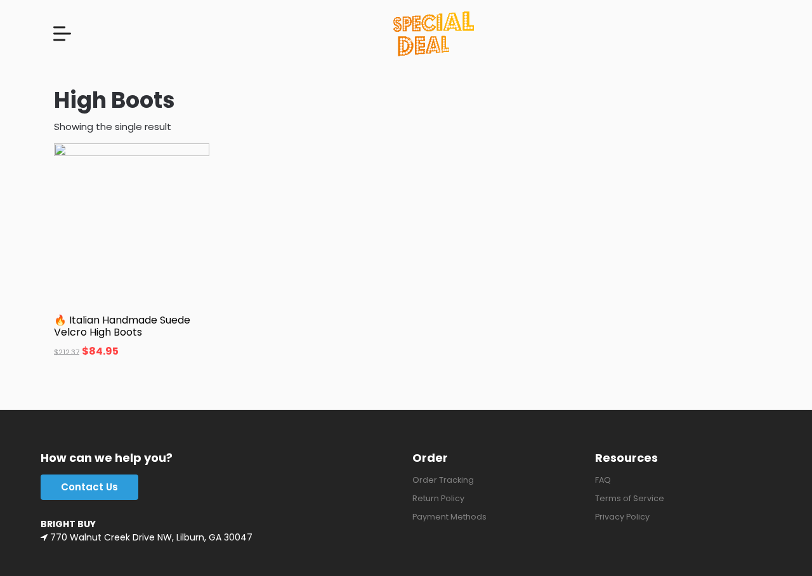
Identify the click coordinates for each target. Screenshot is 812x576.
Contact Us (89, 487)
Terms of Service (629, 498)
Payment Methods (449, 516)
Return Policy (438, 498)
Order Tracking (443, 480)
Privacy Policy (622, 516)
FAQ (603, 480)
